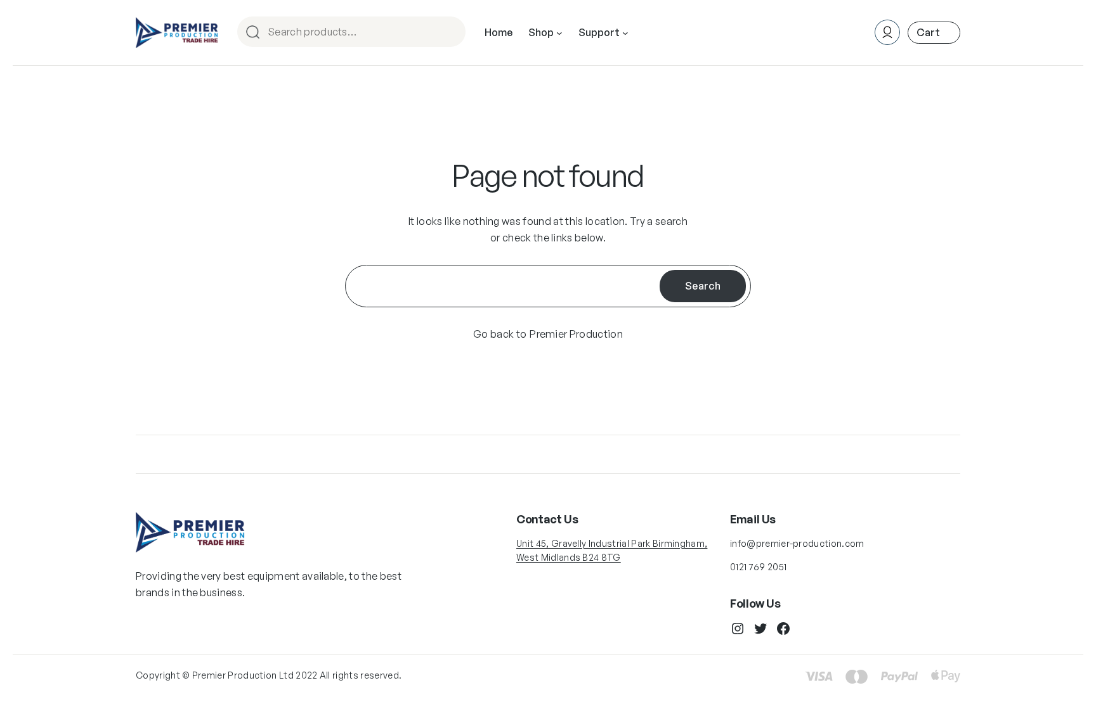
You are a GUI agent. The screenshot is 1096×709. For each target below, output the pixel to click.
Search (450, 32)
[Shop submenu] (559, 33)
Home (498, 32)
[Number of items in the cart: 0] (934, 33)
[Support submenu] (625, 33)
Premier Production (576, 334)
